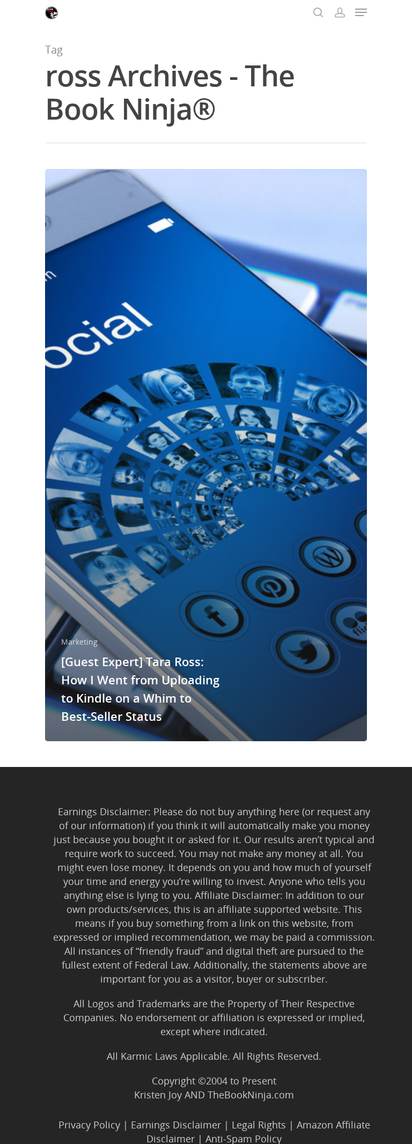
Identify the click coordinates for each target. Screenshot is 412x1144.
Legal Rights (259, 1124)
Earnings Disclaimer (176, 1124)
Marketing (79, 642)
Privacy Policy (89, 1124)
